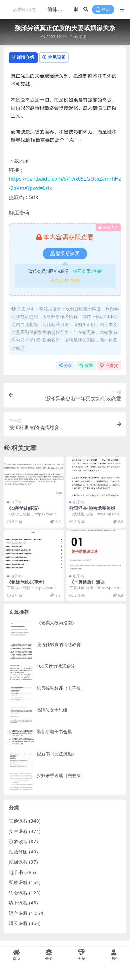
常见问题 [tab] (57, 57)
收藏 (89, 365)
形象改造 (18, 841)
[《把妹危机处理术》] (34, 550)
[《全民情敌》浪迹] (96, 550)
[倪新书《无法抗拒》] (21, 759)
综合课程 (18, 913)
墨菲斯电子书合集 (54, 732)
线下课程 (18, 902)
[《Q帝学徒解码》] (34, 477)
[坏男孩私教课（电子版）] (21, 694)
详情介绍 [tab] (25, 57)
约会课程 (18, 892)
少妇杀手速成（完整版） (61, 775)
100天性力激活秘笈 (56, 666)
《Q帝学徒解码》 (24, 508)
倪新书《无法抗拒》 (56, 754)
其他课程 (18, 821)
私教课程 (18, 882)
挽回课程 (18, 862)
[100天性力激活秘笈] (21, 672)
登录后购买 (68, 253)
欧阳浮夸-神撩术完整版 (92, 508)
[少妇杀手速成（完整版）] (21, 781)
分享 (68, 365)
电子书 (80, 36)
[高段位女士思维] (21, 715)
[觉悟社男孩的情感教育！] (21, 650)
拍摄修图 (18, 851)
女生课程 (18, 831)
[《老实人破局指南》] (21, 628)
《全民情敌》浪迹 (87, 582)
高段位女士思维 (52, 710)
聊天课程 (18, 923)
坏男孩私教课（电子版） (61, 688)
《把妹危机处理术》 (27, 582)
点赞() (111, 365)
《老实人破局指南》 (56, 623)
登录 (105, 9)
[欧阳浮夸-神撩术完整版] (96, 477)
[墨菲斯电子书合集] (21, 737)
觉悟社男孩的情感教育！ (61, 644)
